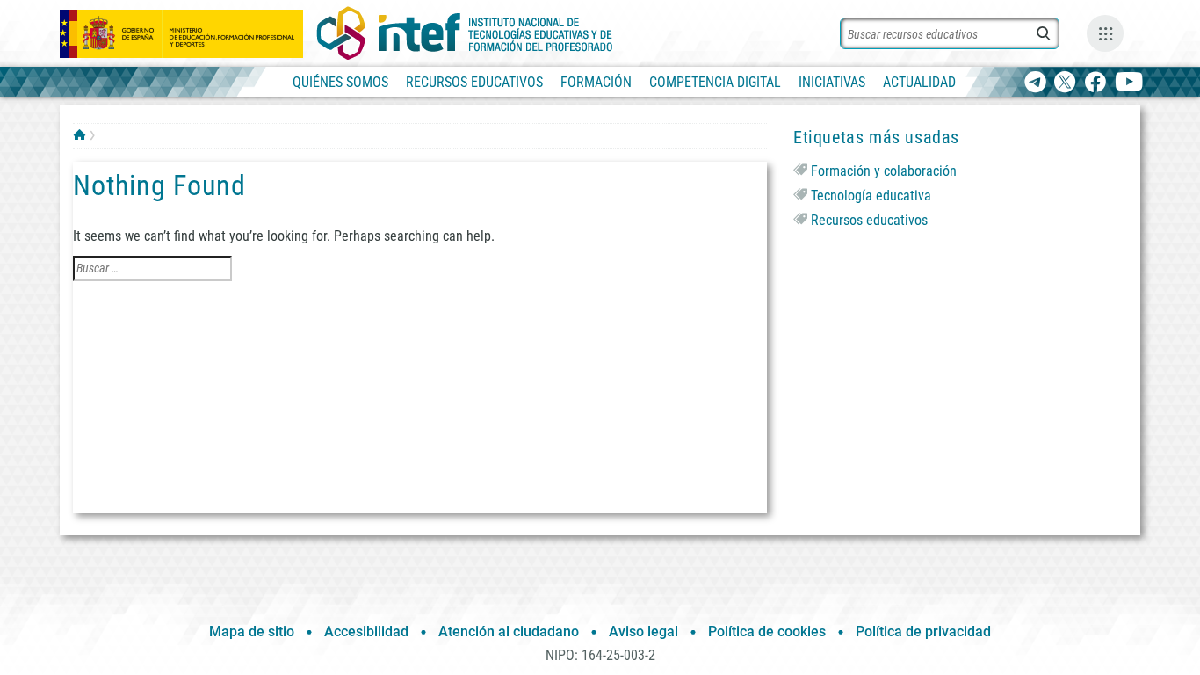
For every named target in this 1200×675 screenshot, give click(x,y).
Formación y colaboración (884, 171)
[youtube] (1129, 83)
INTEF (79, 134)
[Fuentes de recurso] (1105, 33)
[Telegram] (1035, 83)
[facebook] (1095, 83)
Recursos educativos (869, 220)
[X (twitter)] (1065, 83)
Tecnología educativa (871, 195)
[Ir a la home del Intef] (464, 33)
